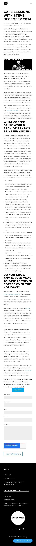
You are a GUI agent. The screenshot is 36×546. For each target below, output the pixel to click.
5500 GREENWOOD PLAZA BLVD (16, 503)
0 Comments (18, 25)
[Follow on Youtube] (19, 529)
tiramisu (27, 308)
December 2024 (8, 25)
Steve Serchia (9, 23)
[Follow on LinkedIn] (16, 529)
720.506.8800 (9, 500)
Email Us (7, 474)
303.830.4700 (9, 478)
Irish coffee (28, 370)
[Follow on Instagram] (23, 529)
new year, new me (12, 110)
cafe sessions (27, 23)
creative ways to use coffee (12, 294)
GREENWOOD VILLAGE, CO (14, 505)
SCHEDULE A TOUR (23, 540)
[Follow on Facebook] (12, 529)
